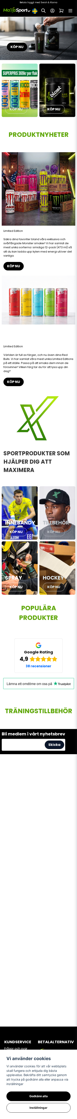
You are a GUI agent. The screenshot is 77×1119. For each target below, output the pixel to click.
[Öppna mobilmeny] (70, 10)
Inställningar (38, 1107)
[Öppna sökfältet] (43, 10)
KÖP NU (17, 46)
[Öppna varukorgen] (61, 10)
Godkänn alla (38, 1096)
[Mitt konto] (52, 10)
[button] (34, 10)
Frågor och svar (15, 1048)
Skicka (54, 744)
